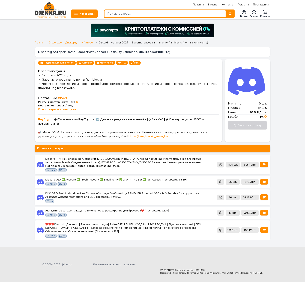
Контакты (228, 4)
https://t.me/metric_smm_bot (148, 136)
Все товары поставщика (57, 109)
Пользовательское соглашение (114, 264)
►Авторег (87, 42)
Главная (39, 42)
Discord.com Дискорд (63, 42)
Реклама (243, 4)
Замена (212, 4)
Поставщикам (261, 4)
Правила (198, 4)
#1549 (62, 98)
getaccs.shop (168, 276)
